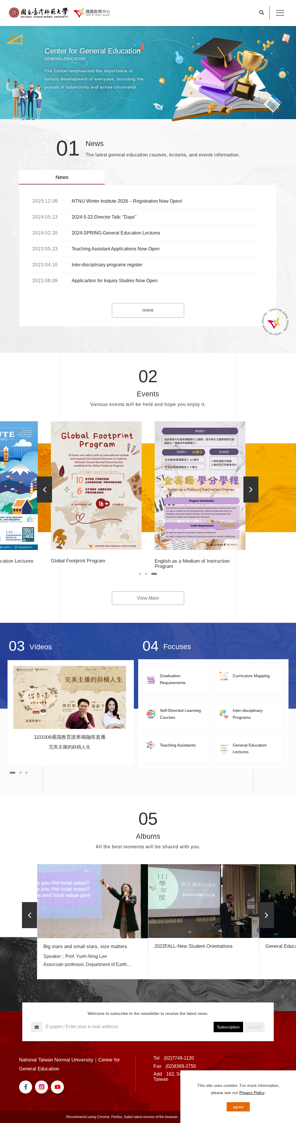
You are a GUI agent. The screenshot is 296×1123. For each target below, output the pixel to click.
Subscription (228, 1027)
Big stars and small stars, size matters (85, 946)
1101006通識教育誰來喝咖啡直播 (70, 737)
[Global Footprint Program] (96, 485)
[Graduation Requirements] (177, 679)
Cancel (254, 1027)
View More (148, 598)
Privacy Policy (251, 1092)
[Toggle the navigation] (280, 13)
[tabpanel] (148, 73)
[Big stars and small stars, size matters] (92, 901)
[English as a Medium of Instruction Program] (200, 485)
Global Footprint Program (78, 561)
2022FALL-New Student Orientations (193, 946)
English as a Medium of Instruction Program (192, 563)
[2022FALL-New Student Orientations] (203, 901)
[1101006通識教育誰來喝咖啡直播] (69, 697)
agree (238, 1106)
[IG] (43, 1087)
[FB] (27, 1087)
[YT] (59, 1087)
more (148, 310)
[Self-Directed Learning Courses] (177, 714)
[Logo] (59, 13)
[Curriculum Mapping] (249, 676)
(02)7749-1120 (179, 1058)
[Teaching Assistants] (177, 745)
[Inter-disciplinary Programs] (249, 714)
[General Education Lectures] (249, 748)
